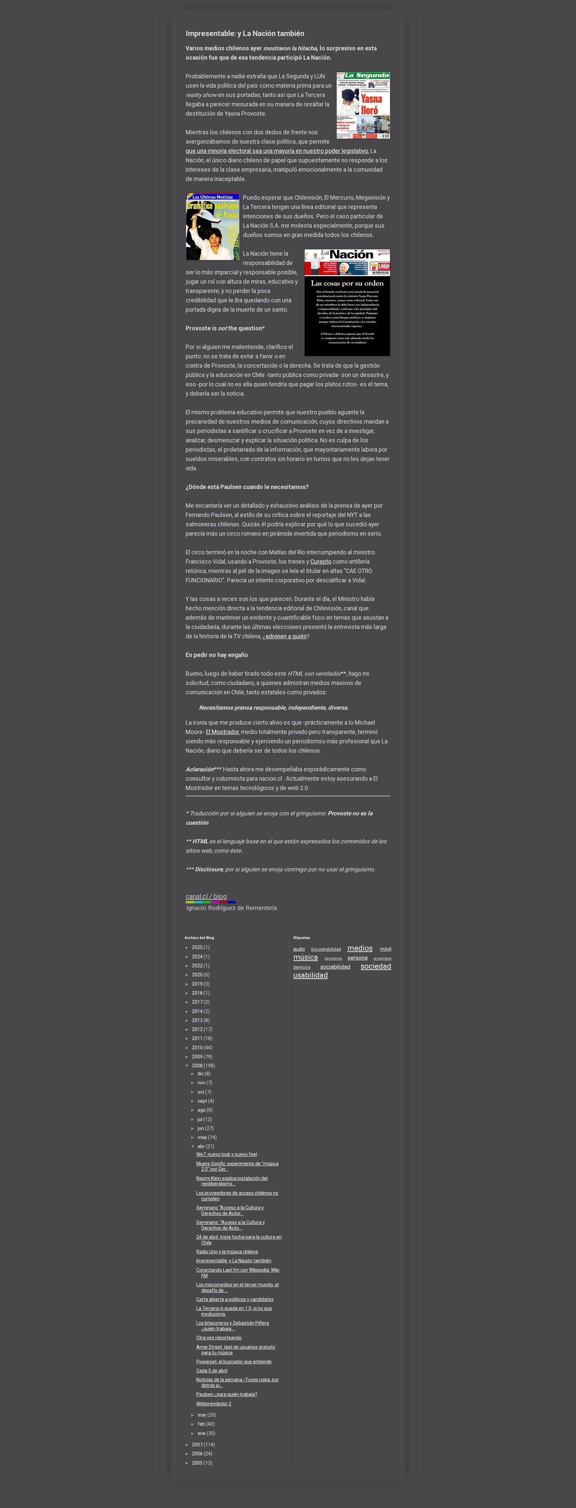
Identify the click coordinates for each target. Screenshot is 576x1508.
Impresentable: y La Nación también (233, 1260)
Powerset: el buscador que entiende (234, 1361)
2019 (198, 984)
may (203, 1137)
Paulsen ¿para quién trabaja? (226, 1394)
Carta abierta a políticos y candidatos (235, 1299)
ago (202, 1110)
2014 (198, 1011)
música (305, 957)
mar (202, 1415)
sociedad (376, 966)
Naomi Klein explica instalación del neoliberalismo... (232, 1181)
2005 (198, 1463)
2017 (198, 1002)
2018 (198, 993)
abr (202, 1146)
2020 (198, 974)
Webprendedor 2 (213, 1403)
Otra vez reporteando (219, 1337)
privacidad (382, 958)
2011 (198, 1038)
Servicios (302, 967)
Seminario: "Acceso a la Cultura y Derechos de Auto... (230, 1225)
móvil (385, 949)
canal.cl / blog (206, 896)
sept (203, 1101)
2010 (198, 1047)
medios (360, 948)
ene (202, 1433)
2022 (198, 965)
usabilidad (310, 975)
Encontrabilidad (326, 949)
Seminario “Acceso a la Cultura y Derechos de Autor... (230, 1210)
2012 (198, 1029)
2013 (198, 1020)
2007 (198, 1444)
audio (299, 949)
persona (358, 957)
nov (202, 1082)
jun (201, 1128)
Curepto (320, 561)
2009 (198, 1056)
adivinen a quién (286, 636)
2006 (198, 1453)
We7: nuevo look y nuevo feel (226, 1154)
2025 (198, 947)
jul (200, 1119)
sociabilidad (335, 966)
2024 (198, 956)
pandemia (333, 958)
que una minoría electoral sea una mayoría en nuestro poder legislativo (277, 151)
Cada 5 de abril (211, 1370)
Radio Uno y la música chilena (227, 1251)
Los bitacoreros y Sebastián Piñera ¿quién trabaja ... (232, 1325)
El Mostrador (222, 732)
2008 (198, 1065)
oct (201, 1092)
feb (202, 1424)
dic (201, 1073)
